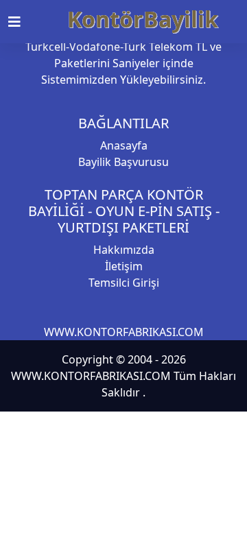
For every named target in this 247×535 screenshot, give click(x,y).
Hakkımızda (123, 249)
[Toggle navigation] (22, 22)
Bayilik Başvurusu (123, 161)
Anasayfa (124, 145)
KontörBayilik (142, 19)
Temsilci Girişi (124, 282)
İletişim (124, 266)
